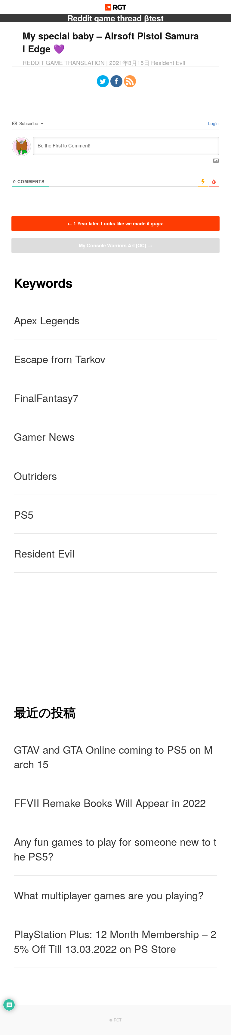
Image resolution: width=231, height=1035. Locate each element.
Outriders (35, 475)
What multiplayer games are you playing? (109, 894)
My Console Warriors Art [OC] (115, 245)
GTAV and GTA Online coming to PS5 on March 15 (113, 756)
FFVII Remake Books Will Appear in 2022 (110, 802)
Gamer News (44, 436)
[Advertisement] (115, 638)
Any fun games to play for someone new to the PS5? (115, 848)
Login (213, 123)
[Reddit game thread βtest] (116, 8)
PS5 (23, 514)
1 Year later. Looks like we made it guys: (115, 223)
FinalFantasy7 (46, 397)
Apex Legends (46, 319)
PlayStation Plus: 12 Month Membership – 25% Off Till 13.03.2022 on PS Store (115, 941)
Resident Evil (44, 553)
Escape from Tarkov (59, 358)
